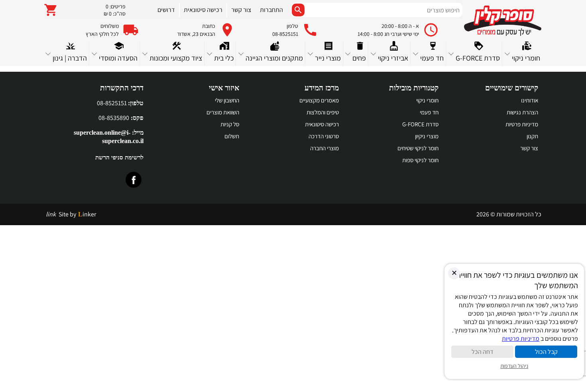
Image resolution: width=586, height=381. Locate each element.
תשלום (231, 136)
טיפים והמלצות (323, 112)
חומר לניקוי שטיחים (418, 148)
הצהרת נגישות (522, 112)
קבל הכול (546, 352)
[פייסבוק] (134, 180)
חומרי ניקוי (427, 100)
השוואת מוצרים (222, 112)
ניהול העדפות (514, 365)
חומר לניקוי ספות (420, 160)
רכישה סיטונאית (322, 124)
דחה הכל (483, 352)
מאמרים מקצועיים (319, 100)
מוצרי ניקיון (427, 136)
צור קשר (529, 148)
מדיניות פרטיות (521, 124)
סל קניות (229, 124)
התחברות (271, 10)
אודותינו (529, 100)
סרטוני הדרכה (324, 136)
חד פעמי (429, 112)
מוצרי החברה (324, 148)
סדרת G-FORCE (420, 124)
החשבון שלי (227, 100)
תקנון (532, 136)
